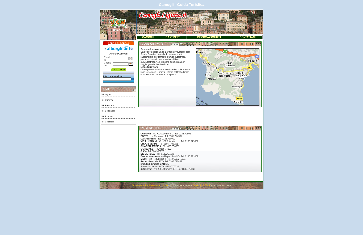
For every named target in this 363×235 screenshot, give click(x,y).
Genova (109, 100)
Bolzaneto (110, 111)
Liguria (108, 94)
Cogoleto (109, 122)
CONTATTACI (247, 37)
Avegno (109, 116)
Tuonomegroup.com (182, 185)
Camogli (118, 30)
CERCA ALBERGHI (118, 43)
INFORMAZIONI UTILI (209, 37)
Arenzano (109, 105)
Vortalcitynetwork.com (220, 185)
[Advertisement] (118, 151)
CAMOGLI (148, 37)
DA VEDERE (173, 37)
